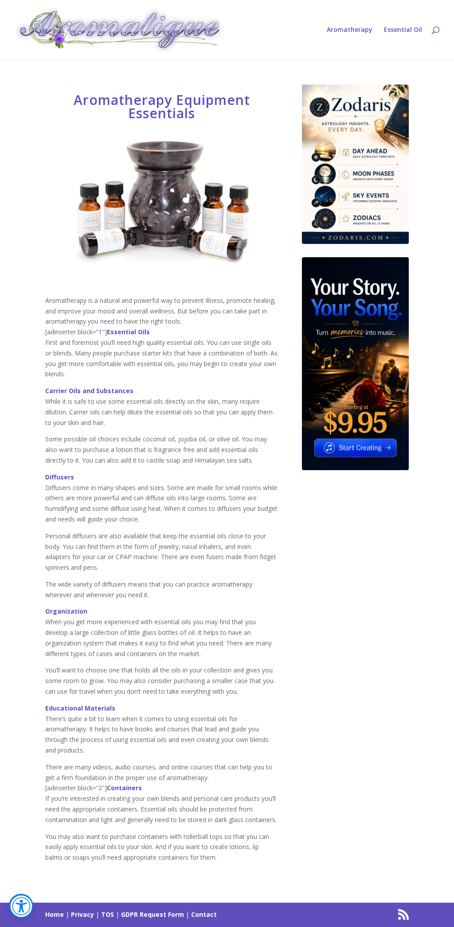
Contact (204, 914)
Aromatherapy (349, 30)
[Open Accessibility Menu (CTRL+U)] (21, 906)
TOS (107, 914)
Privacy (82, 914)
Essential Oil (403, 30)
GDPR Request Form (152, 914)
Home (54, 914)
